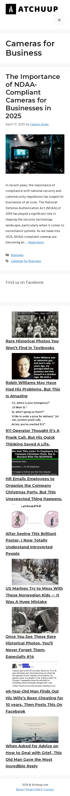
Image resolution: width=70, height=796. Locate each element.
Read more (36, 242)
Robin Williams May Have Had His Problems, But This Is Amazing (33, 389)
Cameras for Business (26, 261)
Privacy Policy (34, 789)
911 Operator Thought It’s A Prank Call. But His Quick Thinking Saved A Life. (32, 437)
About (20, 789)
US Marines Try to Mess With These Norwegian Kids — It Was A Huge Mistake (34, 595)
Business (17, 255)
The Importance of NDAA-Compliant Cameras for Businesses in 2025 (33, 96)
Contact (49, 789)
